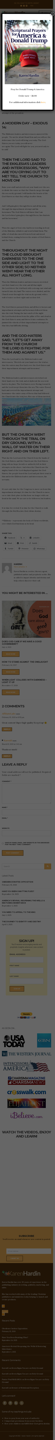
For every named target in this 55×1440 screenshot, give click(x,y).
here (43, 102)
